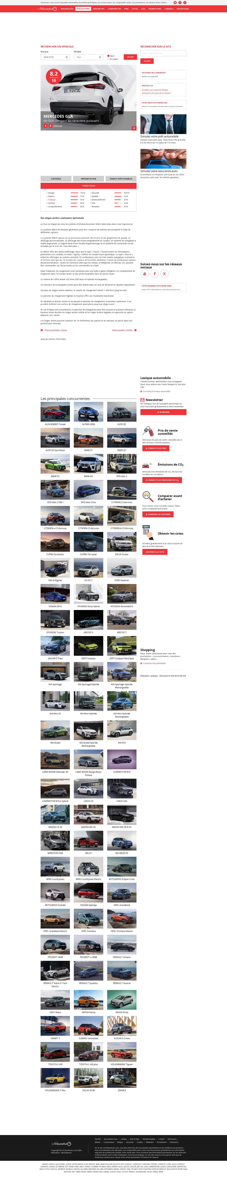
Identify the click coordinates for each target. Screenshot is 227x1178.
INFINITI (115, 1166)
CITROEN (153, 1164)
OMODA (123, 1169)
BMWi (102, 1164)
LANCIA (163, 1166)
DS (57, 1166)
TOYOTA (125, 1172)
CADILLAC (128, 1164)
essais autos (106, 2)
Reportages (183, 8)
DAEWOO (181, 1164)
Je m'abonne (163, 412)
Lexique (124, 1139)
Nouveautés (67, 8)
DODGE (52, 1166)
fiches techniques (89, 2)
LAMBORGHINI (154, 1166)
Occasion (114, 59)
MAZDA (77, 1169)
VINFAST (132, 1172)
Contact (161, 1139)
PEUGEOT (134, 1169)
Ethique (120, 1142)
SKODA (83, 1172)
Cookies (140, 1142)
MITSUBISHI (108, 1169)
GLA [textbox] (79, 57)
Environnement (98, 199)
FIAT (66, 1166)
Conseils (169, 8)
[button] (45, 126)
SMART (89, 1172)
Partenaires (174, 1142)
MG (98, 1169)
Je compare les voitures (158, 514)
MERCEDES (92, 1169)
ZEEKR (161, 1172)
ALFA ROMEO (60, 1164)
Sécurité (95, 193)
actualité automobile (69, 2)
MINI (102, 1169)
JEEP (138, 1166)
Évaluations (83, 8)
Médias (97, 1142)
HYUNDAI (102, 1166)
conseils (107, 1157)
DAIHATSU (44, 1166)
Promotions (154, 8)
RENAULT (162, 1169)
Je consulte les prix (156, 448)
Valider (130, 57)
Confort (51, 203)
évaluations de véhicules (112, 1150)
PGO (141, 1169)
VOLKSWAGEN (141, 1172)
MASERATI (61, 1169)
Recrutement (161, 1142)
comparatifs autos (123, 2)
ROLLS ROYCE (172, 1169)
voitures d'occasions (163, 1155)
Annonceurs (172, 1139)
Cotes (135, 8)
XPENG (155, 1172)
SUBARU (106, 1172)
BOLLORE (108, 1164)
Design (50, 193)
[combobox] (55, 57)
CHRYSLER (146, 1164)
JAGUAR (133, 1166)
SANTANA (67, 1172)
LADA (146, 1166)
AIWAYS (52, 1164)
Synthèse (56, 179)
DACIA (174, 1164)
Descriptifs (98, 8)
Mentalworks (66, 1153)
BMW (98, 1164)
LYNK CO (53, 1169)
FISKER (71, 1166)
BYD (122, 1164)
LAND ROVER (171, 1166)
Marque (44, 51)
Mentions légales (149, 1139)
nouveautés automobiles (149, 1148)
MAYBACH (69, 1169)
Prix (126, 8)
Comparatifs (114, 8)
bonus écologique (137, 1155)
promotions (140, 2)
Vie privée (129, 1142)
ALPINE (68, 1164)
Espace (50, 196)
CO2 (143, 8)
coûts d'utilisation (120, 1155)
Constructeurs (109, 1142)
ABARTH (45, 1164)
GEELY (81, 1166)
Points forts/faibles (121, 179)
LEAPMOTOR (181, 1166)
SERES (78, 1172)
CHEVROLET (137, 1164)
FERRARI (61, 1166)
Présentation (88, 179)
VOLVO (149, 1172)
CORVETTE (161, 1164)
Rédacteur (150, 1142)
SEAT (73, 1172)
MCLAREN (84, 1169)
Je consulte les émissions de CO (162, 480)
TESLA (119, 1172)
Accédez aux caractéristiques (155, 90)
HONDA (88, 1166)
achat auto (131, 1152)
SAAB (185, 1169)
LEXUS (41, 1169)
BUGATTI (116, 1164)
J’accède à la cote (155, 552)
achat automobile (133, 1157)
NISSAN (116, 1169)
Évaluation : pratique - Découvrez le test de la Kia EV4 (163, 676)
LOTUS (47, 1169)
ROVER (180, 1169)
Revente (95, 206)
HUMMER (94, 1166)
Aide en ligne (135, 1139)
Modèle (77, 51)
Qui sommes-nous (111, 1139)
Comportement (54, 206)
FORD (76, 1166)
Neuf (112, 56)
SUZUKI (113, 1172)
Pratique (51, 199)
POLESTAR (147, 1169)
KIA (142, 1166)
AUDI (86, 1164)
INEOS (109, 1166)
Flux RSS (98, 1139)
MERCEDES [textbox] (49, 57)
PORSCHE (155, 1169)
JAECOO (127, 1166)
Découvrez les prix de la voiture (156, 93)
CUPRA (168, 1164)
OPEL (128, 1169)
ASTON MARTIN (77, 1164)
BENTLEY (92, 1164)
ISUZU (120, 1166)
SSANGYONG (97, 1172)
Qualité (94, 196)
